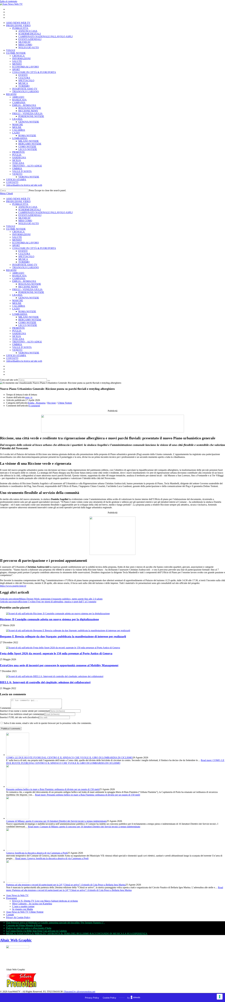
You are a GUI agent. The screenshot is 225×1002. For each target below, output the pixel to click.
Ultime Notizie (65, 403)
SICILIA (16, 336)
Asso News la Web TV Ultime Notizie (24, 912)
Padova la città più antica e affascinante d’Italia (28, 928)
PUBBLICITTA (20, 204)
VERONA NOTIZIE (28, 352)
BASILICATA (19, 275)
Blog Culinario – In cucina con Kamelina (32, 903)
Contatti (10, 914)
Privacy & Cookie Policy (18, 917)
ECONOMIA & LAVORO (25, 242)
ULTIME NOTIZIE (16, 229)
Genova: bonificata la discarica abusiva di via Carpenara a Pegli (37, 853)
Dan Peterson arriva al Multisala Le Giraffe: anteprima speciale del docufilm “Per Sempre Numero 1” (55, 922)
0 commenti (34, 405)
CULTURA (24, 253)
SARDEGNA (19, 333)
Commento (5, 708)
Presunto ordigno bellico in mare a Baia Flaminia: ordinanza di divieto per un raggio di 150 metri (52, 789)
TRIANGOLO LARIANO (25, 267)
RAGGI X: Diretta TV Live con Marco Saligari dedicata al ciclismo (45, 901)
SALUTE (17, 237)
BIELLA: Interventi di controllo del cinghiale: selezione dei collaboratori (45, 682)
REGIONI (11, 270)
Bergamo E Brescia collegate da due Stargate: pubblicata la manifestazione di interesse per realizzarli (63, 636)
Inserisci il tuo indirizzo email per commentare (22, 714)
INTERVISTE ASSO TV (24, 264)
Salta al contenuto (8, 1)
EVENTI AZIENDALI (29, 215)
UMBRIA (17, 344)
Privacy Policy (92, 997)
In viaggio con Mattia (22, 909)
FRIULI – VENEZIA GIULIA (27, 289)
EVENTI (22, 251)
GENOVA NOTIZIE (28, 297)
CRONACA (18, 231)
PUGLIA (16, 330)
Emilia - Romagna (36, 403)
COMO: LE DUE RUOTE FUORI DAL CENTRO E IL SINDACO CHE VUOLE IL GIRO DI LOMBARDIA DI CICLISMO (69, 757)
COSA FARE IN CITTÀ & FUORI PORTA (34, 248)
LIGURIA (17, 295)
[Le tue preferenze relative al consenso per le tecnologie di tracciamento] (220, 997)
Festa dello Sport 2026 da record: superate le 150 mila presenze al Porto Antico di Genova (56, 653)
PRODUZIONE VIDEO (18, 201)
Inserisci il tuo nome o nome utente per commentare (25, 711)
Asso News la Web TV (17, 895)
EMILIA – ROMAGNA (24, 281)
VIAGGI (10, 226)
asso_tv (28, 397)
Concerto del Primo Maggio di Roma (24, 925)
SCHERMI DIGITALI (29, 209)
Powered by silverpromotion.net (79, 991)
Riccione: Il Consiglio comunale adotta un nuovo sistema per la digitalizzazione (49, 619)
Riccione (51, 403)
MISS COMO (25, 220)
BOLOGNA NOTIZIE (29, 284)
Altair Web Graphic (16, 940)
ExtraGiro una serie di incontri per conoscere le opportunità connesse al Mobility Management (59, 665)
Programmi (11, 898)
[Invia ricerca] (48, 380)
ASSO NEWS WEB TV (18, 198)
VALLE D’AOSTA (22, 347)
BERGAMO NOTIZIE (29, 319)
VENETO (17, 350)
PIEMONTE (18, 328)
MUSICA (23, 259)
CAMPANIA (18, 278)
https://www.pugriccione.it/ (13, 586)
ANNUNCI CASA (27, 207)
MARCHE (17, 300)
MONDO (17, 240)
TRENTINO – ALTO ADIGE (27, 341)
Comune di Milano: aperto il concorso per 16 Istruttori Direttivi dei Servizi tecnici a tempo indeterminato (56, 821)
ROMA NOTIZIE (27, 311)
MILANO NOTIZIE (28, 317)
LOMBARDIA (19, 314)
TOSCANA (18, 339)
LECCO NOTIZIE (27, 325)
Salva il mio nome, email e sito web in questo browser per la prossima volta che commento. (48, 723)
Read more (115, 761)
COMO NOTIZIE (27, 322)
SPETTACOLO (26, 256)
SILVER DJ (24, 218)
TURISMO (24, 262)
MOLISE (16, 303)
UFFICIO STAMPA (16, 355)
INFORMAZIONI (21, 234)
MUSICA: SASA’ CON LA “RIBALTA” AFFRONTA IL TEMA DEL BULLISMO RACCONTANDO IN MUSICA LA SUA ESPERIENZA (76, 933)
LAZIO (16, 308)
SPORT (16, 245)
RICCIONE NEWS (28, 286)
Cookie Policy (109, 997)
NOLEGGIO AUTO (28, 223)
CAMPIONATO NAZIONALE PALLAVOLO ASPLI (45, 212)
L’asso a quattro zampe (23, 906)
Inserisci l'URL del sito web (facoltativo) (19, 717)
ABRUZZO (18, 273)
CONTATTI (12, 358)
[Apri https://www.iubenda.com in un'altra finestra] (135, 998)
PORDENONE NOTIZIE (31, 292)
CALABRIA (18, 306)
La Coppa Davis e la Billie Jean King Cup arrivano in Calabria (36, 931)
